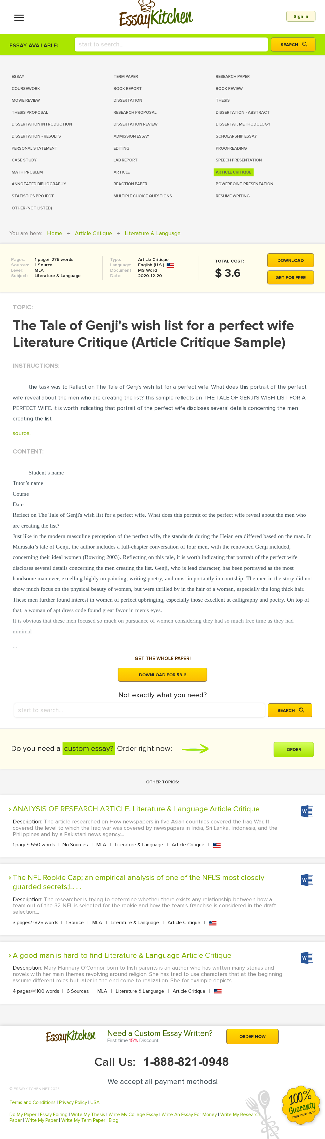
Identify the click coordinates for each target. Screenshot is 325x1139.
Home (54, 233)
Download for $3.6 (162, 675)
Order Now (252, 1036)
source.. (22, 433)
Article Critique (93, 233)
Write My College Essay (133, 1114)
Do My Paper (23, 1114)
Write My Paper (41, 1120)
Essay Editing (54, 1114)
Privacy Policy (73, 1102)
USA (95, 1102)
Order (294, 749)
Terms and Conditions (33, 1102)
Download (290, 260)
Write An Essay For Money (189, 1114)
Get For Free (290, 277)
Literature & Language (153, 233)
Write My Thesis (88, 1114)
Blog (113, 1120)
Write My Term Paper (83, 1120)
